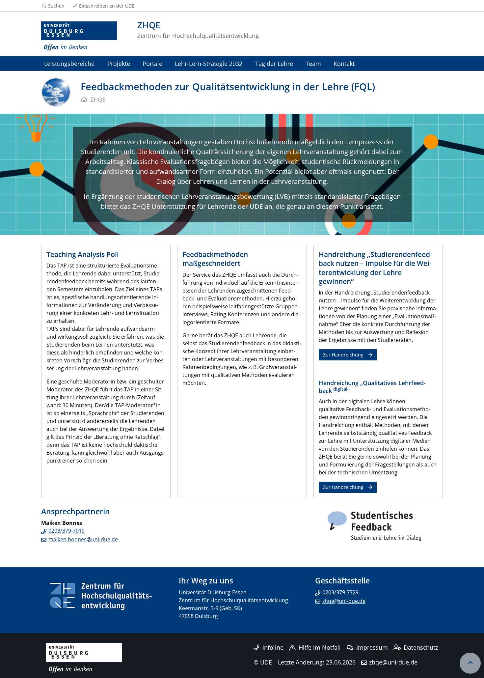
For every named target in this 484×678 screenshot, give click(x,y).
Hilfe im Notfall (320, 647)
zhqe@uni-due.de (343, 601)
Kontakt (344, 63)
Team (313, 63)
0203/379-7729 (340, 592)
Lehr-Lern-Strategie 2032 (208, 63)
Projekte (118, 63)
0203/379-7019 (66, 530)
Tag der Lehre (274, 63)
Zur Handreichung (343, 355)
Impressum (372, 647)
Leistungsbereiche (69, 63)
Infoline (272, 647)
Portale (152, 63)
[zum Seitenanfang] (470, 663)
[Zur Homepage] (79, 36)
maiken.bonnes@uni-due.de (83, 539)
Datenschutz (421, 647)
